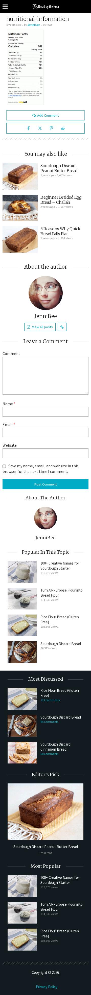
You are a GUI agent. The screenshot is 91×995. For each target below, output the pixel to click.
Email (9, 424)
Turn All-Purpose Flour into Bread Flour (61, 593)
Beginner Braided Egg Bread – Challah (60, 200)
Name (9, 403)
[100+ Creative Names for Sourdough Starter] (22, 571)
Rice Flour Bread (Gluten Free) (59, 619)
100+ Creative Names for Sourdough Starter (59, 566)
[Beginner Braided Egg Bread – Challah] (20, 208)
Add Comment (48, 115)
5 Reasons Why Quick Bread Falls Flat (60, 231)
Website (10, 445)
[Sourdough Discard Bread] (22, 652)
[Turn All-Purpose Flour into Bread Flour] (22, 598)
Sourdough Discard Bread (60, 643)
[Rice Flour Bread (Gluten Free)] (22, 625)
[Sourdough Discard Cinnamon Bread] (22, 752)
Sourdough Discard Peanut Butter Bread (59, 168)
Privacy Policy (46, 986)
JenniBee (34, 25)
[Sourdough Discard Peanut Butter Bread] (20, 176)
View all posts (42, 327)
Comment (11, 353)
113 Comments (50, 700)
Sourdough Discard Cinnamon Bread (55, 747)
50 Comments (49, 754)
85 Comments (49, 722)
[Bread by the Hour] (45, 6)
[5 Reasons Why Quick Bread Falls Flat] (20, 239)
